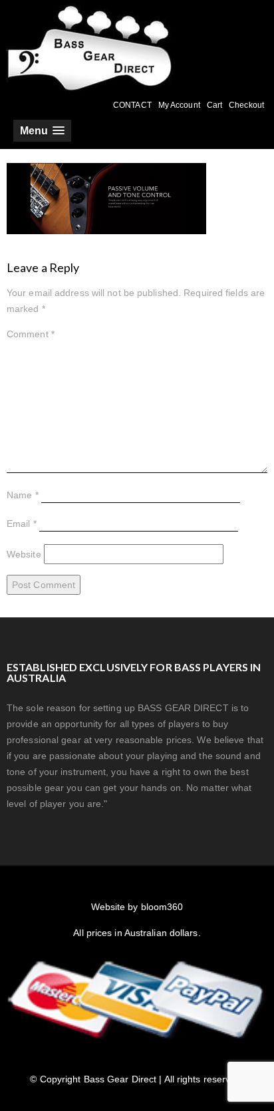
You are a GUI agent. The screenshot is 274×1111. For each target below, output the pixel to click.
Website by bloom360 (137, 906)
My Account (179, 105)
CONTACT (132, 105)
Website (24, 554)
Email (22, 523)
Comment (31, 334)
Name (23, 495)
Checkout (246, 105)
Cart (214, 105)
